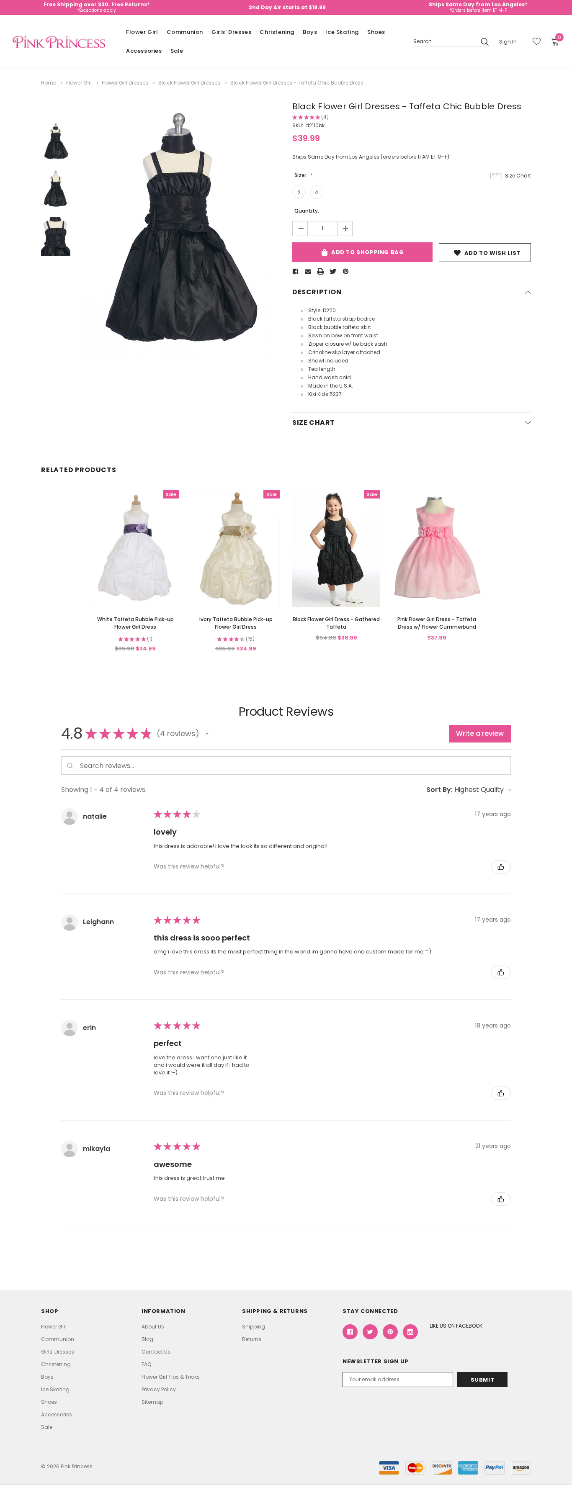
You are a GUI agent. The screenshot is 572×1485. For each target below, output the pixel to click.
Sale (176, 51)
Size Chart (518, 175)
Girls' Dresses (231, 32)
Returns (251, 1339)
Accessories (144, 51)
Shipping (253, 1326)
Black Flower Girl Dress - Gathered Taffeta (336, 623)
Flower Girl (142, 32)
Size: (300, 175)
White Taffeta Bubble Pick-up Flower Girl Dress (135, 623)
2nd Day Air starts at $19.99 (287, 7)
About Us (153, 1326)
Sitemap (152, 1401)
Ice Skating (342, 32)
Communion (185, 32)
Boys (310, 32)
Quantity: (306, 210)
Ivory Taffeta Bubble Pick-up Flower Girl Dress (236, 623)
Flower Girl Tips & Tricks (171, 1376)
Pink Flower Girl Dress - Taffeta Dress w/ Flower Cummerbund (436, 623)
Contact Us (156, 1351)
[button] (207, 734)
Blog (147, 1339)
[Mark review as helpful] (501, 867)
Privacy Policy (159, 1389)
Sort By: (439, 789)
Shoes (376, 32)
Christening (277, 32)
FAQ (146, 1364)
